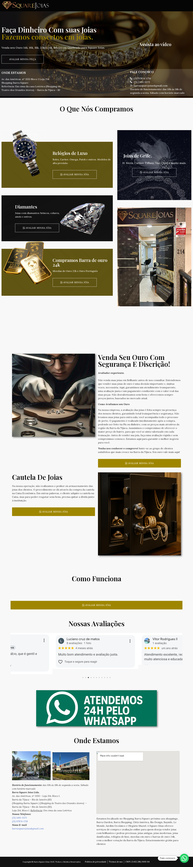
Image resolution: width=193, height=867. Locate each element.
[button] (14, 654)
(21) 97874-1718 (20, 821)
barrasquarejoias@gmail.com (28, 828)
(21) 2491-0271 (19, 817)
